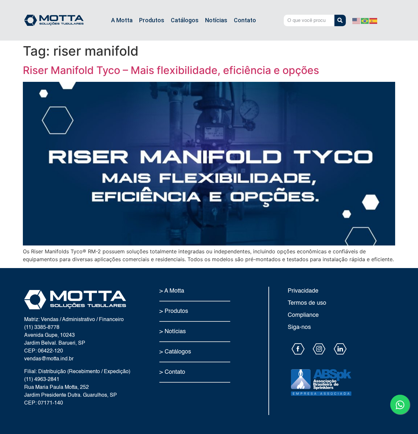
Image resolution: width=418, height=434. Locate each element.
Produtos (151, 20)
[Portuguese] (365, 20)
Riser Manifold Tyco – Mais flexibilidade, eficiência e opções (171, 70)
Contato (245, 20)
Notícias (216, 20)
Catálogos (185, 20)
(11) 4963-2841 (41, 379)
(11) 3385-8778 (41, 327)
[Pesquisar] (340, 20)
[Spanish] (373, 20)
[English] (356, 20)
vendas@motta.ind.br (48, 359)
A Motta (122, 20)
